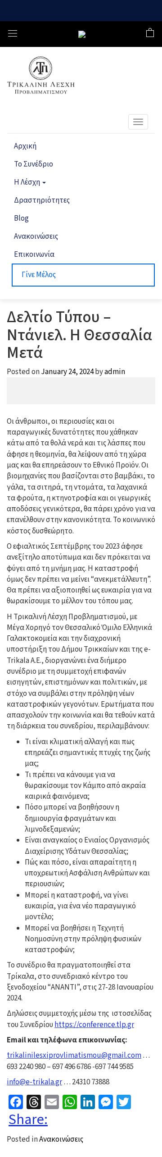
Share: (28, 1119)
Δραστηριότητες (42, 200)
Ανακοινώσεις (36, 236)
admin (114, 371)
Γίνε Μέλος (39, 274)
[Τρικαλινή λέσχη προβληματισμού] (82, 34)
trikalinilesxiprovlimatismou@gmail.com (74, 1055)
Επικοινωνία (34, 254)
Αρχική (25, 146)
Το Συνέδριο (33, 164)
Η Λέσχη (27, 182)
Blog (21, 218)
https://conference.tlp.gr (94, 1024)
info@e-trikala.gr (34, 1082)
